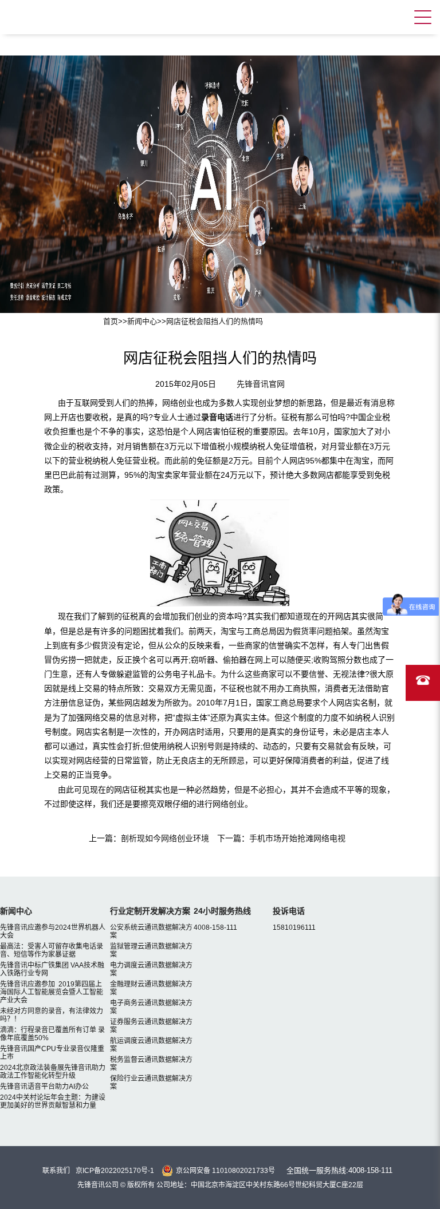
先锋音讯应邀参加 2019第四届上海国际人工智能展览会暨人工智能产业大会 (51, 992)
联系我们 (56, 1171)
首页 (110, 321)
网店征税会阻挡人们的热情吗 (214, 321)
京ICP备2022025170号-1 (115, 1171)
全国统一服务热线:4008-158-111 (339, 1170)
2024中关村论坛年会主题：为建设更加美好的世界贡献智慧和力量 (52, 1101)
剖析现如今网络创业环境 (165, 838)
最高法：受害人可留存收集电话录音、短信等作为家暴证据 (51, 950)
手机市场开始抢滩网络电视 (297, 838)
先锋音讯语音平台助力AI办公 (44, 1087)
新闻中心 (142, 321)
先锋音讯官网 (261, 384)
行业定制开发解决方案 (150, 910)
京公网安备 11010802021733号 (225, 1171)
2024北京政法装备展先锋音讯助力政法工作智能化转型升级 (52, 1072)
